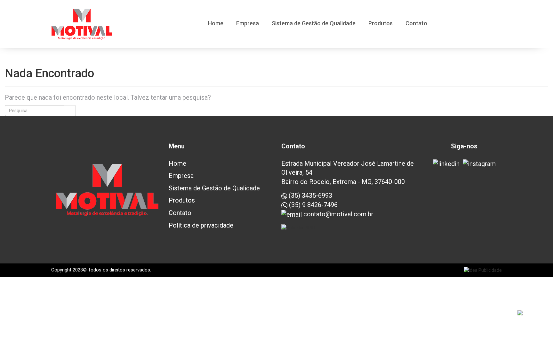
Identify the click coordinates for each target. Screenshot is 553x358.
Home (215, 24)
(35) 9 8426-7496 (312, 205)
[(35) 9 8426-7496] (534, 315)
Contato (416, 24)
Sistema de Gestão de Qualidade (314, 24)
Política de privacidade (201, 225)
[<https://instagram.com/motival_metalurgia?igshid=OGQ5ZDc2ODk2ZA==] (479, 164)
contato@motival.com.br (337, 214)
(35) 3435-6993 (309, 195)
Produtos (380, 24)
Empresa (247, 24)
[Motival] (82, 24)
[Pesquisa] (70, 110)
